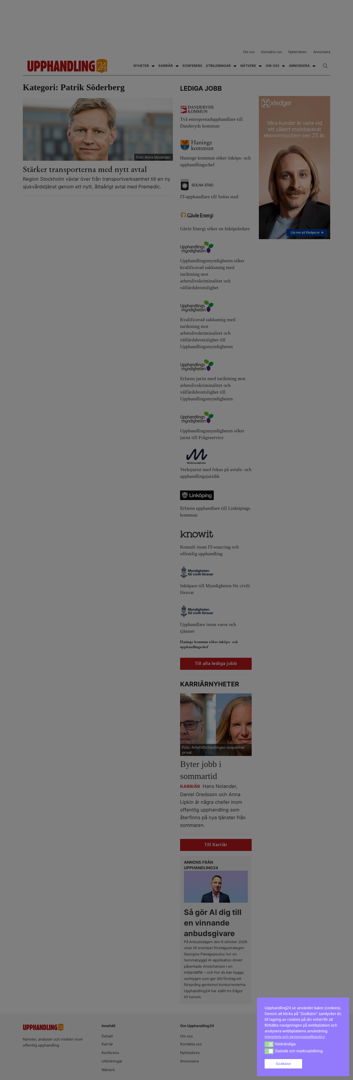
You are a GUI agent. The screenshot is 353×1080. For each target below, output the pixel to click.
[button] (322, 1064)
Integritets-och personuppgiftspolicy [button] (295, 1037)
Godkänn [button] (283, 1064)
